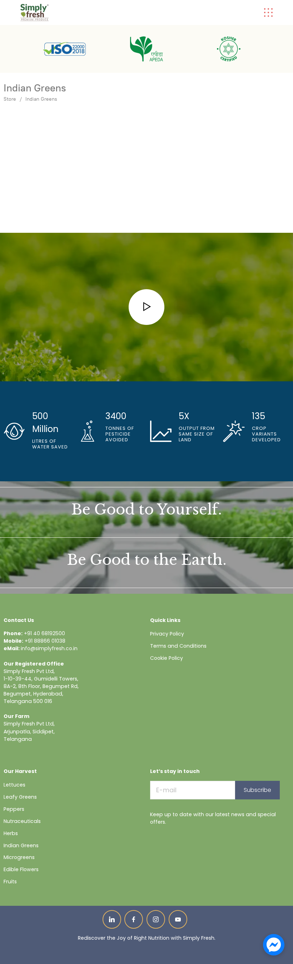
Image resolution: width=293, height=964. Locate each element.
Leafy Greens (20, 796)
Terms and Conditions (178, 645)
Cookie (158, 658)
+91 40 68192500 (44, 633)
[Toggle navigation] (268, 12)
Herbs (11, 833)
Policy (176, 658)
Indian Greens (41, 99)
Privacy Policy (167, 633)
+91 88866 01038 (45, 640)
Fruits (10, 881)
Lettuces (14, 784)
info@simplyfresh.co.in (49, 648)
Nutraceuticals (22, 821)
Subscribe (257, 790)
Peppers (14, 809)
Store (10, 99)
